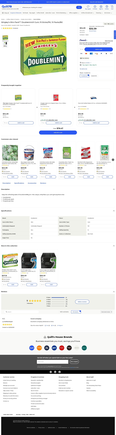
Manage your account (9, 385)
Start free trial (109, 40)
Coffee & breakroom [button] (86, 12)
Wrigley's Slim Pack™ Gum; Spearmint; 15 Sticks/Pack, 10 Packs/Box (9, 270)
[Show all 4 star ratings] (58, 299)
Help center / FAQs (8, 390)
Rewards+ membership (37, 380)
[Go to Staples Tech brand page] (69, 348)
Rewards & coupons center (66, 390)
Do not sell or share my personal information (79, 427)
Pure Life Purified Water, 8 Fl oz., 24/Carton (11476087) (92, 103)
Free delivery (85, 58)
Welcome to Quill (91, 380)
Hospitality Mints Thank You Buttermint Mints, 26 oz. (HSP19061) (66, 162)
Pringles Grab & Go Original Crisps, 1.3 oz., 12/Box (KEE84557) (53, 104)
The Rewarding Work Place (93, 385)
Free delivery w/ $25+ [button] (8, 173)
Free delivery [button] (25, 173)
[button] (79, 7)
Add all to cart (58, 132)
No (53, 325)
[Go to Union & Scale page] (76, 348)
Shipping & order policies (9, 393)
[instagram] (50, 372)
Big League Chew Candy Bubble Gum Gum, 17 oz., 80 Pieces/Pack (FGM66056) (28, 162)
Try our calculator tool (89, 44)
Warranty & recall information (10, 395)
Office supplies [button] (73, 12)
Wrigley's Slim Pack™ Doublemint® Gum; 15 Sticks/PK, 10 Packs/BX (17, 104)
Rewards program (35, 382)
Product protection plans (37, 403)
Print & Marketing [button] (61, 12)
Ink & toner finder (63, 382)
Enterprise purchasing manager (39, 398)
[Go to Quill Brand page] (32, 348)
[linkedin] (55, 372)
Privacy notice (41, 427)
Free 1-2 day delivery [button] (83, 173)
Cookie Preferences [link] (62, 427)
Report (61, 325)
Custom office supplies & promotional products (43, 393)
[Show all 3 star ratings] (58, 301)
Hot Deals (25, 12)
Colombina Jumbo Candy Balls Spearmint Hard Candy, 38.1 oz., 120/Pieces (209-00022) (10, 162)
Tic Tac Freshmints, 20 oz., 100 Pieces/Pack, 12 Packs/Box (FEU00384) (104, 162)
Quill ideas (33, 406)
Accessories (32, 183)
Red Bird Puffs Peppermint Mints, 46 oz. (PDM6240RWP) (86, 162)
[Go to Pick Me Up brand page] (47, 348)
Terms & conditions (31, 427)
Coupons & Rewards (15, 12)
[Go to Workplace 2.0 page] (84, 348)
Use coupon (74, 361)
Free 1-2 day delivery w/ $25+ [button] (66, 173)
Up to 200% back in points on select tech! (57, 2)
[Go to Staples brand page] (61, 348)
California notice (51, 427)
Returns (5, 382)
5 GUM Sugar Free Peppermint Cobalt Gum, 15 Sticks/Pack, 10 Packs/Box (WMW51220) (28, 270)
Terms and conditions (50, 366)
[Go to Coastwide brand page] (39, 348)
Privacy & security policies (10, 398)
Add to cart (98, 49)
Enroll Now (92, 31)
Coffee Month (40, 12)
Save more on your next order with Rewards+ (19, 2)
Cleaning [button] (98, 12)
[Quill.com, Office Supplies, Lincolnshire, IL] (7, 421)
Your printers (62, 385)
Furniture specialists (36, 401)
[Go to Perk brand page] (54, 348)
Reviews (43, 183)
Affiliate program (35, 408)
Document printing (36, 395)
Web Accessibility (91, 390)
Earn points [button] (108, 23)
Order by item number (64, 388)
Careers (88, 388)
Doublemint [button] (84, 76)
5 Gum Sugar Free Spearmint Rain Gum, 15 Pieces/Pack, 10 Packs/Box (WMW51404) (47, 270)
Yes (47, 325)
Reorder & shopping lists (65, 380)
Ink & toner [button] (107, 12)
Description (6, 183)
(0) (66, 299)
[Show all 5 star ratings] (57, 297)
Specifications (19, 183)
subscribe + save (50, 12)
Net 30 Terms (34, 390)
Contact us (6, 401)
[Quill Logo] (7, 6)
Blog (87, 382)
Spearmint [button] (94, 75)
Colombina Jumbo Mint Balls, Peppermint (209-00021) (47, 162)
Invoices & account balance (10, 388)
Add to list (84, 69)
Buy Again (32, 12)
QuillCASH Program (36, 385)
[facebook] (59, 372)
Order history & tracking (9, 380)
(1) (66, 297)
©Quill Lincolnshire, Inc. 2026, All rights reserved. (23, 421)
